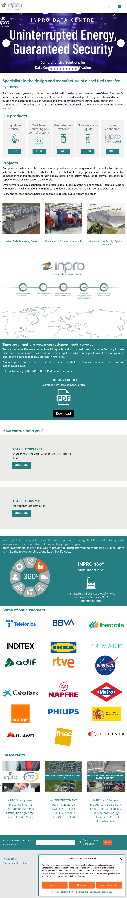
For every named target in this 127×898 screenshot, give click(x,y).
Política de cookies (59, 892)
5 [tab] (62, 256)
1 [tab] (43, 256)
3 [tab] (53, 256)
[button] (120, 858)
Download (63, 413)
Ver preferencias (109, 885)
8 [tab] (76, 256)
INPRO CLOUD (32, 40)
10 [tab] (85, 256)
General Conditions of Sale (101, 892)
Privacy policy (9, 859)
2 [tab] (48, 256)
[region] (63, 43)
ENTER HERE (21, 465)
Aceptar (54, 885)
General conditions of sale (15, 863)
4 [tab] (57, 256)
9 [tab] (80, 256)
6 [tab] (66, 256)
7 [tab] (71, 256)
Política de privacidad (78, 892)
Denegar (82, 885)
